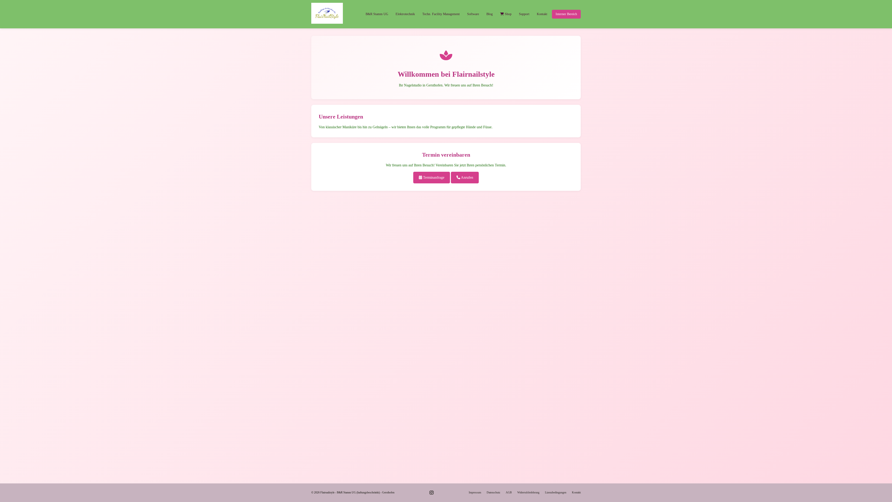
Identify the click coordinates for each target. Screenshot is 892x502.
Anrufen (466, 177)
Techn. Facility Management (441, 14)
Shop (508, 14)
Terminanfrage (433, 177)
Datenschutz (493, 492)
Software (473, 14)
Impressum (475, 492)
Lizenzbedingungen (555, 492)
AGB (509, 492)
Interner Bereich (566, 14)
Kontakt (542, 14)
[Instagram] (432, 492)
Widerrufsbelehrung (528, 492)
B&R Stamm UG (377, 14)
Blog (489, 14)
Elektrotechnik (405, 14)
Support (524, 14)
